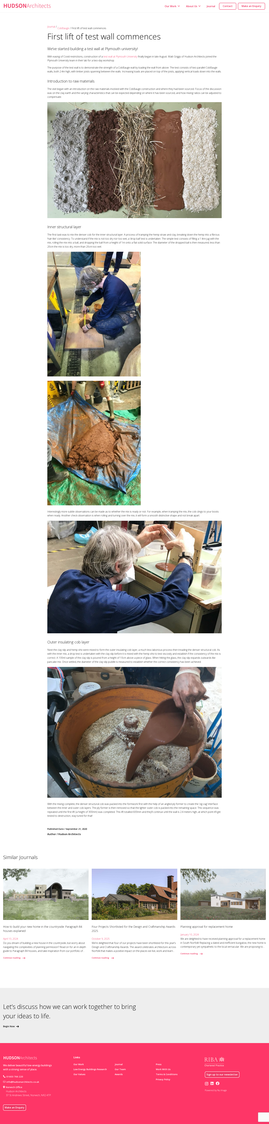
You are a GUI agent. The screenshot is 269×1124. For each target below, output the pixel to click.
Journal (51, 26)
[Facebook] (217, 1083)
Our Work (78, 1064)
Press (158, 1064)
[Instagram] (206, 1084)
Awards (119, 1074)
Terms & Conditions (166, 1074)
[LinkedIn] (212, 1083)
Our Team (120, 1069)
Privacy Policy (163, 1079)
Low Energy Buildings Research (90, 1069)
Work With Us (163, 1069)
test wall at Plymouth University (120, 56)
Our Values (79, 1074)
